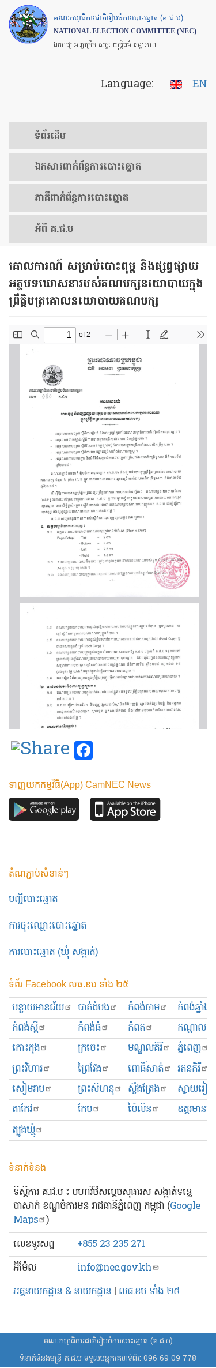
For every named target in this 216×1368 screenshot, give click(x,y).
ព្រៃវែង (89, 1069)
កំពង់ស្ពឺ (25, 1028)
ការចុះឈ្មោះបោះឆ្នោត (47, 926)
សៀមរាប (28, 1089)
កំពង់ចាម (144, 1008)
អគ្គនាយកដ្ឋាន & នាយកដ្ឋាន (62, 1291)
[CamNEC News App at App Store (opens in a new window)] (125, 812)
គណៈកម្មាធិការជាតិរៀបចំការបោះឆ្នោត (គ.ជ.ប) (108, 1341)
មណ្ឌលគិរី (145, 1048)
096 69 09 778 (169, 1358)
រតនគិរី (188, 1069)
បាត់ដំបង (93, 1008)
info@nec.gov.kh (114, 1268)
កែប (85, 1109)
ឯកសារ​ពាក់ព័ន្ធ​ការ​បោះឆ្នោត (88, 167)
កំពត (136, 1028)
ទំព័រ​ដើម (50, 136)
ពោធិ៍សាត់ (146, 1069)
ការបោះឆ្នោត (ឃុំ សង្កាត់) (53, 952)
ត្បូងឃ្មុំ (23, 1130)
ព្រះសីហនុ (96, 1089)
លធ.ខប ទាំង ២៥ (149, 1291)
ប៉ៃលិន (139, 1109)
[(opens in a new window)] (40, 751)
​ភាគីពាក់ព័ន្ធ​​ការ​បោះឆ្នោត (81, 198)
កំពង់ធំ (89, 1028)
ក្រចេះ (89, 1048)
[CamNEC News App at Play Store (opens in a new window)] (44, 812)
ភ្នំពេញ (189, 1048)
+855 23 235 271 (111, 1244)
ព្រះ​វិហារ (27, 1069)
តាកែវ (22, 1109)
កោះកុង (26, 1048)
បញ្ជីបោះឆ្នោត (33, 899)
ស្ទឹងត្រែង (144, 1089)
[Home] (28, 24)
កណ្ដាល (191, 1028)
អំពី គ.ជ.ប (54, 229)
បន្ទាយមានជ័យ (38, 1008)
